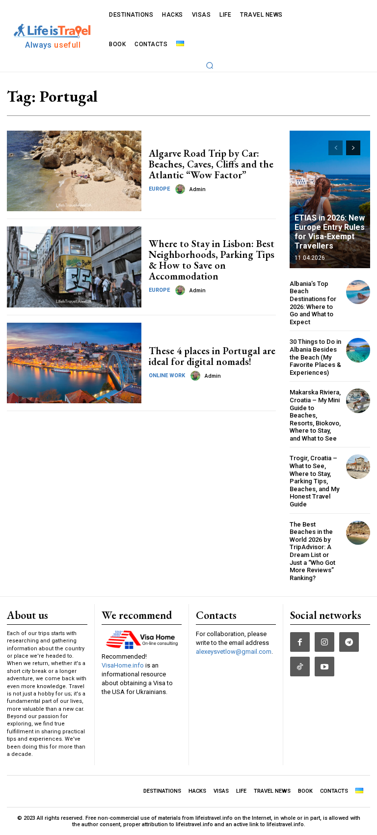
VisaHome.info (123, 665)
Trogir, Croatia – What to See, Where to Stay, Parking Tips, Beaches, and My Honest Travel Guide (314, 481)
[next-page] (353, 147)
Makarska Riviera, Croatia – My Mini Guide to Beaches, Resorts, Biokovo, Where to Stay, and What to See (315, 415)
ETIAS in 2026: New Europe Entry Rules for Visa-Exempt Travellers (330, 232)
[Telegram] (349, 642)
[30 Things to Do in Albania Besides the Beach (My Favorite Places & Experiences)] (358, 350)
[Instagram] (324, 642)
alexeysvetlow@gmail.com (233, 651)
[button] (209, 65)
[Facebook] (300, 642)
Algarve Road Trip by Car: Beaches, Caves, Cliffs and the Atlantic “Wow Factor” (211, 164)
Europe (159, 189)
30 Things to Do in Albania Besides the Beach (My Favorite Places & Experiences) (315, 357)
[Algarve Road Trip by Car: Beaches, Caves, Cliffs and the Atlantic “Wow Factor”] (74, 171)
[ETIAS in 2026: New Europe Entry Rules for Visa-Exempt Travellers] (330, 199)
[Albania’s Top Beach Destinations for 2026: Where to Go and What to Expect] (358, 292)
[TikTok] (300, 666)
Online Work (167, 375)
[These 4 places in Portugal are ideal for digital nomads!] (74, 363)
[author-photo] (181, 189)
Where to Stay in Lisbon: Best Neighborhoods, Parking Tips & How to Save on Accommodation (211, 259)
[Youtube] (324, 666)
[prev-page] (335, 147)
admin (197, 189)
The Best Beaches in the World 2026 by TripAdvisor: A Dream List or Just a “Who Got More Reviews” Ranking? (312, 551)
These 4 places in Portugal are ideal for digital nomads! (212, 356)
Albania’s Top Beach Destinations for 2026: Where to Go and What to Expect (313, 303)
